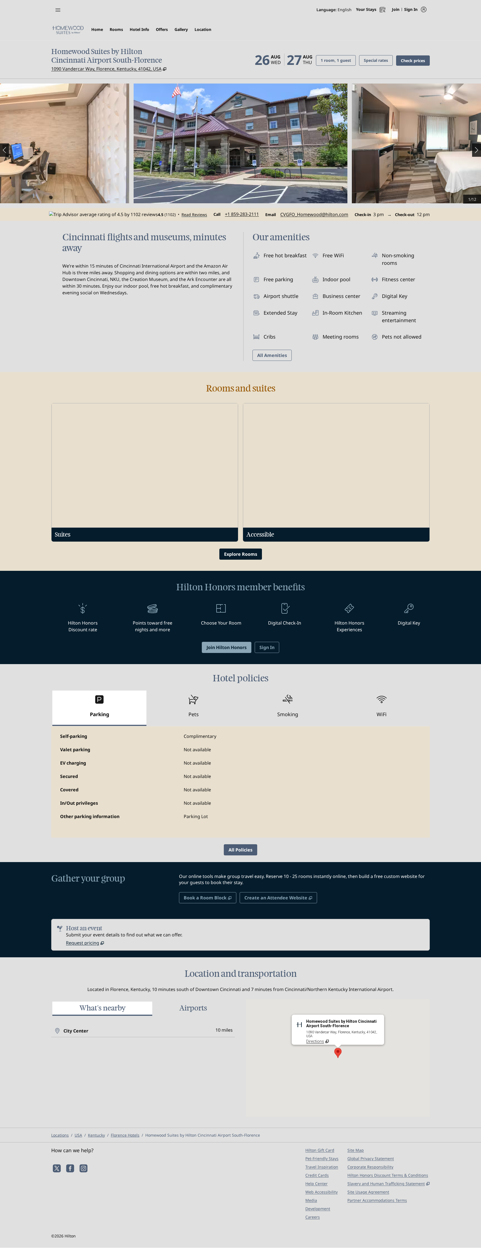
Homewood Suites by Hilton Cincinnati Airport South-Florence (202, 1135)
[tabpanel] (240, 782)
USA (78, 1135)
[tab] (99, 708)
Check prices (415, 60)
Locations (60, 1135)
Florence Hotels (125, 1135)
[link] (242, 214)
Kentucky (96, 1135)
